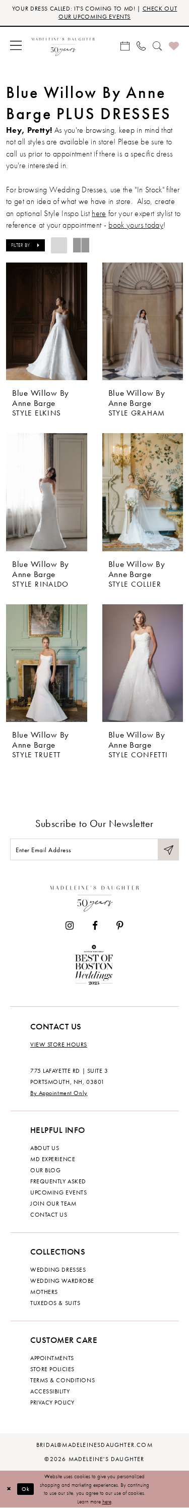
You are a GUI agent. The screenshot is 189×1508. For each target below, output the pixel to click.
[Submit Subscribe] (168, 849)
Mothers (44, 1292)
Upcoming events (58, 1192)
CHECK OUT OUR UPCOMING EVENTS (117, 13)
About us (44, 1148)
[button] (16, 45)
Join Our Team (53, 1204)
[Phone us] (141, 45)
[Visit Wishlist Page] (173, 45)
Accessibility (50, 1391)
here (99, 213)
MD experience (52, 1159)
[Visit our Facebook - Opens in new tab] (95, 925)
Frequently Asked (58, 1181)
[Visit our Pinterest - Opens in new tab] (120, 925)
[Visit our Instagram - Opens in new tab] (69, 925)
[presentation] (46, 321)
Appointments (52, 1358)
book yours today (135, 225)
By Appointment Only (59, 1093)
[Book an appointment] (125, 45)
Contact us (49, 1215)
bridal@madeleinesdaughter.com (94, 1445)
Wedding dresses (58, 1270)
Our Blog (45, 1170)
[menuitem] (16, 45)
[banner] (63, 45)
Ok (26, 1488)
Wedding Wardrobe (62, 1281)
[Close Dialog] (9, 1489)
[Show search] (157, 45)
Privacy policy (52, 1402)
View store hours (58, 1045)
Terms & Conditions (62, 1380)
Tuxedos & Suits (55, 1303)
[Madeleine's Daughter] (94, 896)
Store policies (52, 1369)
